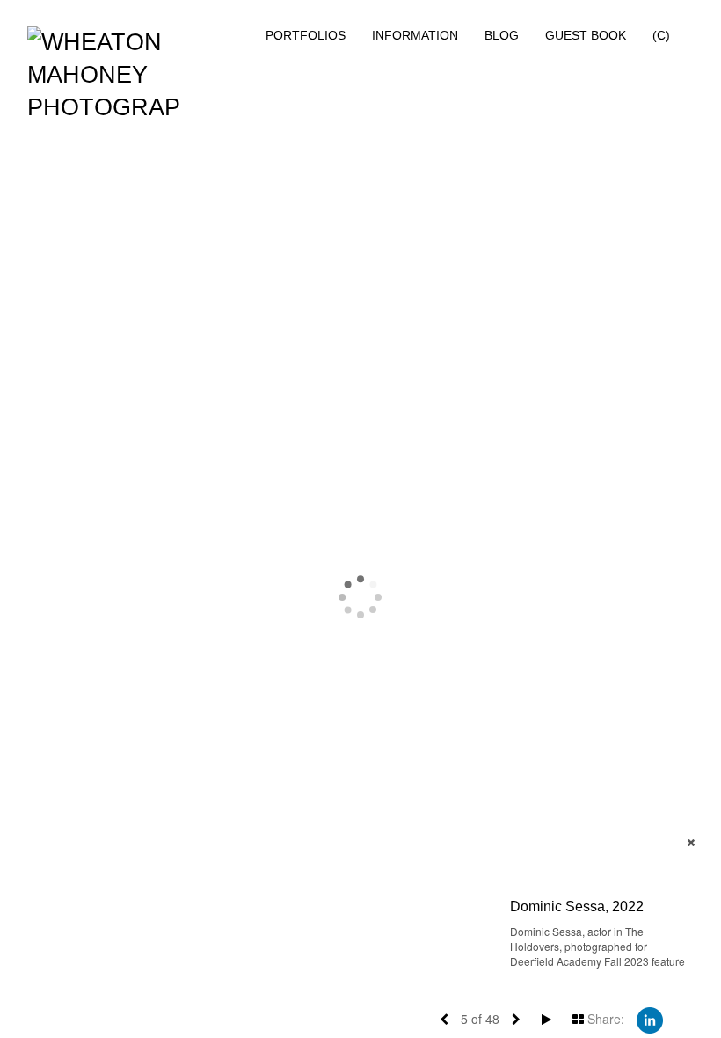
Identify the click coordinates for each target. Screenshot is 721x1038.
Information (415, 35)
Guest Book (585, 35)
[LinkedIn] (650, 1018)
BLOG (501, 35)
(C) (661, 35)
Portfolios (306, 35)
